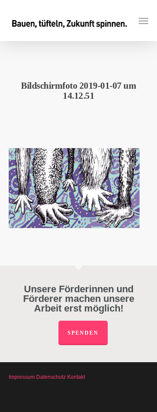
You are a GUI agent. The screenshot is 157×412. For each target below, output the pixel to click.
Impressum (22, 377)
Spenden (83, 333)
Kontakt (76, 377)
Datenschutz (51, 377)
